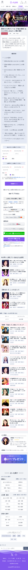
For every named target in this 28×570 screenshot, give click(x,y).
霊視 (14, 536)
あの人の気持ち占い (7, 482)
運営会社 (24, 561)
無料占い (14, 6)
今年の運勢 (7, 509)
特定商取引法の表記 (14, 563)
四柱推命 (20, 525)
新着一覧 (8, 6)
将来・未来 (13, 539)
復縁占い (20, 485)
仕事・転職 (7, 501)
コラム (23, 558)
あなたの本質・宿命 (7, 498)
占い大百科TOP (3, 9)
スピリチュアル (21, 316)
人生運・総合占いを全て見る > (20, 494)
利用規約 (11, 202)
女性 (6, 158)
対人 (8, 503)
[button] (14, 210)
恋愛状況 (20, 482)
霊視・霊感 (7, 519)
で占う (14, 184)
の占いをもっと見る (12, 450)
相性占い (20, 488)
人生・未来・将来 (20, 498)
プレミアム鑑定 (10, 9)
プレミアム (5, 33)
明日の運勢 (20, 506)
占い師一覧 (18, 558)
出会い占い (7, 491)
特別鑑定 (21, 6)
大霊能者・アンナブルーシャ (16, 438)
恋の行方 (8, 485)
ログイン (17, 243)
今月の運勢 (20, 509)
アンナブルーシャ (6, 536)
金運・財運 (20, 501)
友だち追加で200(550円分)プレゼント (15, 233)
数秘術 (7, 525)
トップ (2, 6)
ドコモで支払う (12, 224)
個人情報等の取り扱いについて (18, 177)
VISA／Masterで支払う (12, 217)
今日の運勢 (7, 506)
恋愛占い (15, 9)
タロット (7, 316)
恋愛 (10, 33)
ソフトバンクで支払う (10, 229)
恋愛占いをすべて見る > (21, 479)
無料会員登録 (7, 246)
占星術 (20, 516)
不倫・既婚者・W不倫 (22, 9)
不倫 (24, 536)
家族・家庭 (20, 503)
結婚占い (20, 491)
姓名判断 (21, 319)
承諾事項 (16, 202)
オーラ (7, 319)
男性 (13, 158)
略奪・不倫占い (16, 33)
